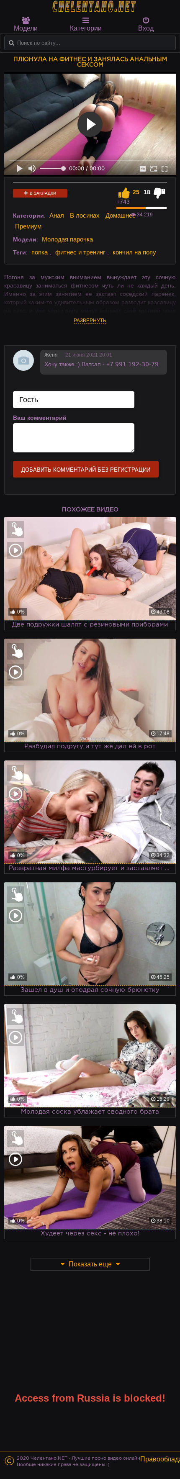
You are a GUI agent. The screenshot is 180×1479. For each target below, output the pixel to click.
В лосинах (85, 215)
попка (39, 252)
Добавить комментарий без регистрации (85, 470)
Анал (56, 215)
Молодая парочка (67, 239)
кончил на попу (134, 252)
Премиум (28, 226)
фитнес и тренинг (80, 252)
